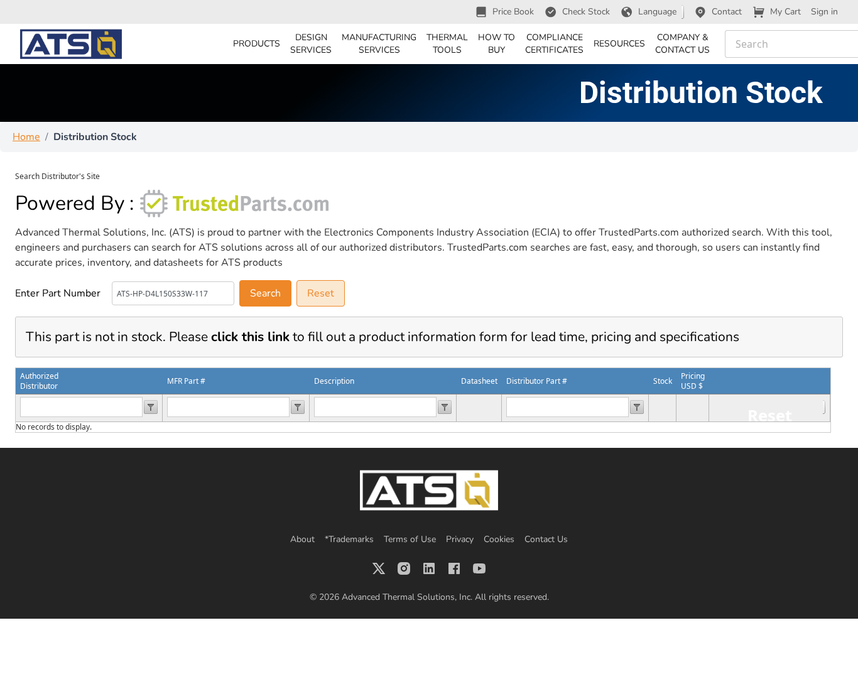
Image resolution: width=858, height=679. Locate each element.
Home (26, 137)
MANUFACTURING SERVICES (379, 43)
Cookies (499, 539)
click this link (250, 336)
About (302, 539)
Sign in (824, 12)
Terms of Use (410, 539)
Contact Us (546, 539)
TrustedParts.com (639, 232)
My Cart (785, 12)
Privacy (460, 539)
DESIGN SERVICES (311, 43)
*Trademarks (349, 539)
